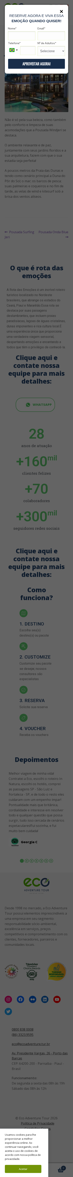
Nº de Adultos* (47, 43)
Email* (41, 28)
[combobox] (14, 50)
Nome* (12, 28)
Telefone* (14, 43)
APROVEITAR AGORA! (36, 63)
